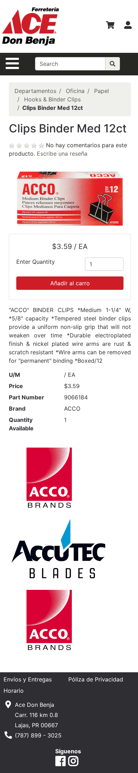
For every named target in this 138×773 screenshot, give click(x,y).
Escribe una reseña (62, 153)
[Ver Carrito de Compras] (110, 26)
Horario (14, 690)
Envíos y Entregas (28, 679)
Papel (101, 90)
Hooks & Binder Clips (52, 99)
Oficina (75, 90)
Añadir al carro (70, 283)
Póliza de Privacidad (95, 679)
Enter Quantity (35, 261)
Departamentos (35, 90)
